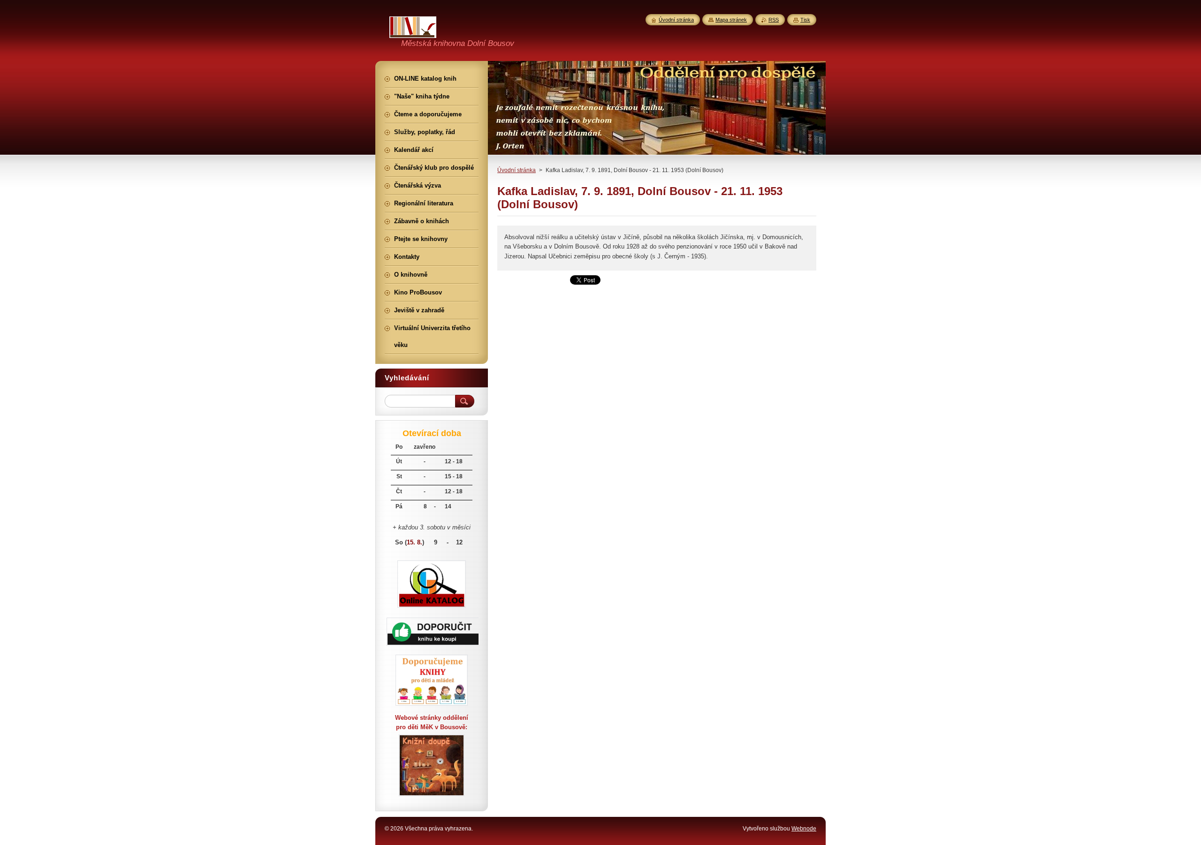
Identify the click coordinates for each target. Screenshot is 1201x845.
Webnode (803, 828)
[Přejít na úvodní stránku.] (412, 32)
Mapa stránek (731, 20)
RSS (773, 20)
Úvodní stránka (516, 170)
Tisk (805, 20)
